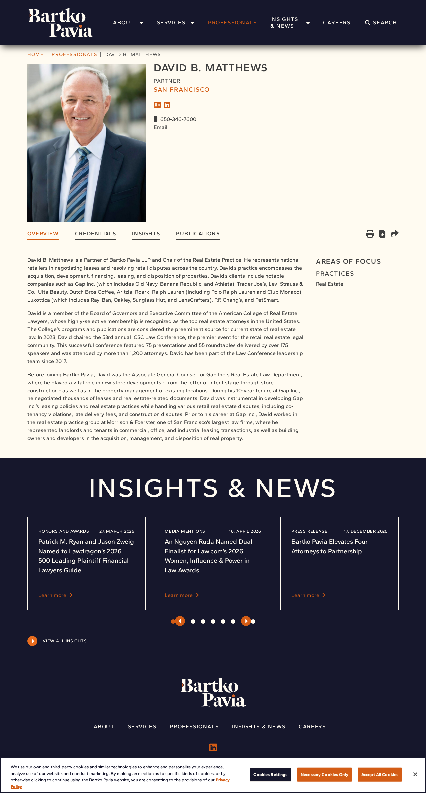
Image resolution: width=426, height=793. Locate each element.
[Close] (415, 774)
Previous (180, 621)
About (123, 22)
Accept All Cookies (379, 774)
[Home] (68, 22)
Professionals (232, 22)
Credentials (95, 233)
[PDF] (382, 235)
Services (171, 22)
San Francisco (182, 89)
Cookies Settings (270, 774)
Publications (198, 233)
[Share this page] (395, 234)
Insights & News (284, 22)
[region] (213, 775)
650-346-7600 (178, 119)
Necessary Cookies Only (324, 774)
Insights (146, 233)
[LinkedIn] (167, 105)
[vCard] (157, 105)
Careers (336, 22)
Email (160, 127)
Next (246, 621)
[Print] (370, 234)
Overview (43, 233)
